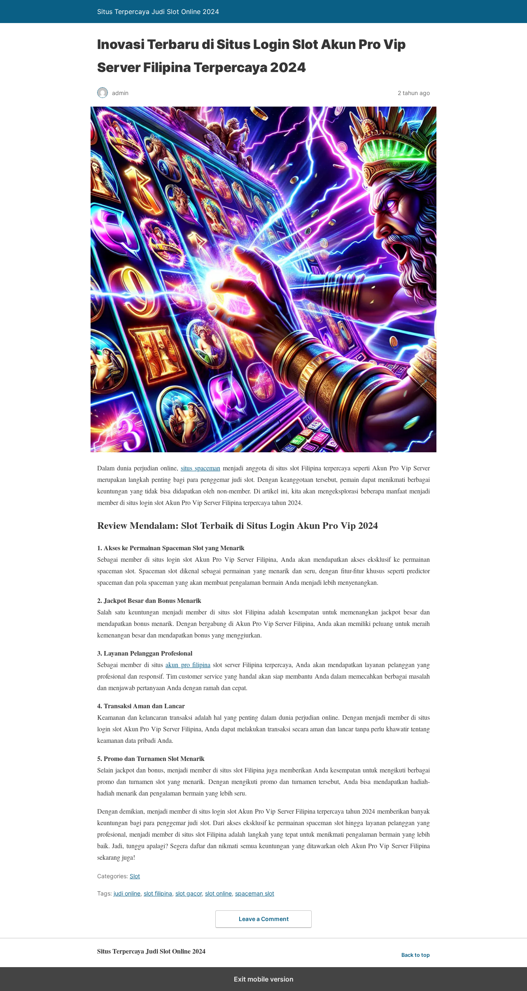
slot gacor (188, 893)
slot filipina (158, 893)
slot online (218, 893)
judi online (127, 893)
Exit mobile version (264, 979)
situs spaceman (200, 467)
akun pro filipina (188, 664)
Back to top (415, 955)
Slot (135, 875)
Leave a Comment (264, 918)
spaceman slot (254, 893)
